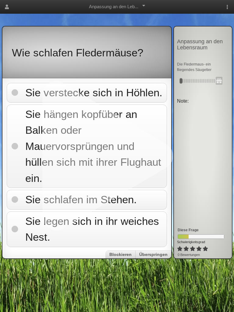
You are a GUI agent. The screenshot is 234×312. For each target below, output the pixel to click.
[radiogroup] (193, 249)
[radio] (180, 249)
